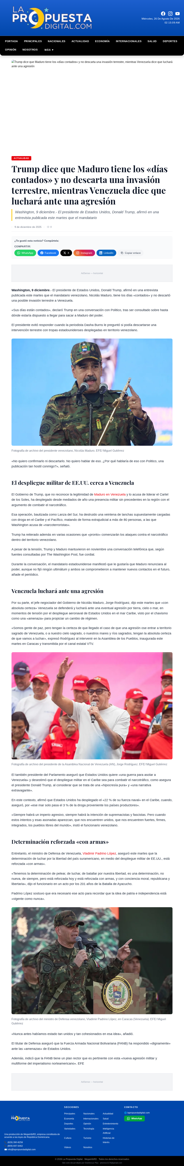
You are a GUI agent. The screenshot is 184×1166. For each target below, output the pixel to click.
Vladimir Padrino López (99, 853)
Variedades (69, 1128)
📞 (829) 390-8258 (13, 1142)
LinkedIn (108, 252)
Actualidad (80, 41)
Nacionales (56, 41)
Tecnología (88, 1128)
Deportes (170, 41)
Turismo (87, 1138)
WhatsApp (27, 252)
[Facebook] (163, 13)
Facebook (50, 252)
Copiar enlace (133, 252)
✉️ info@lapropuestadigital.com (20, 1149)
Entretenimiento (110, 1123)
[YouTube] (177, 13)
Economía (102, 41)
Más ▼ (49, 49)
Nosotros (30, 49)
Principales (33, 41)
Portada (11, 41)
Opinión (10, 49)
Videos (67, 1147)
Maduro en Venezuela (110, 494)
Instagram (86, 252)
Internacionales (128, 41)
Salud (152, 41)
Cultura (67, 1138)
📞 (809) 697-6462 (13, 1146)
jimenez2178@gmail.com (111, 1163)
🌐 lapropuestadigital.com (137, 1113)
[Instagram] (170, 13)
